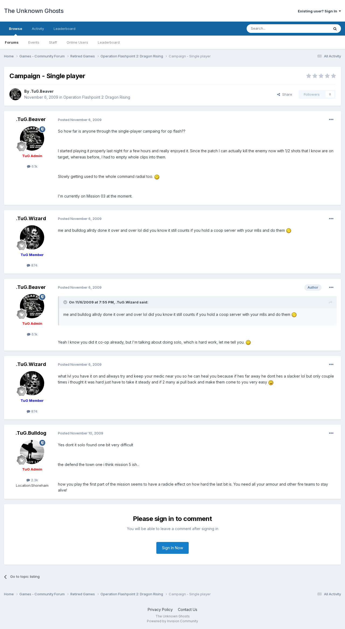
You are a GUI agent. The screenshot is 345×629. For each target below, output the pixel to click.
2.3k (34, 480)
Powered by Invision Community (172, 621)
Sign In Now (172, 547)
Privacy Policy (160, 609)
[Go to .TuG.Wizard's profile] (32, 237)
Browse (15, 28)
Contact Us (187, 609)
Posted (80, 119)
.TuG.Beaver (42, 91)
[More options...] (331, 119)
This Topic (313, 28)
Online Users (77, 42)
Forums (12, 42)
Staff (53, 42)
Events (33, 42)
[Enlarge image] (157, 176)
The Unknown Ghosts (33, 10)
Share (286, 94)
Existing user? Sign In (318, 11)
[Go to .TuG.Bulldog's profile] (32, 452)
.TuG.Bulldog (31, 433)
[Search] (335, 28)
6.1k (33, 166)
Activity (38, 28)
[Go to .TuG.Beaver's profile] (15, 94)
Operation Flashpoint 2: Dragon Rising (96, 97)
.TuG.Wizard (31, 218)
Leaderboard (109, 42)
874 (33, 265)
